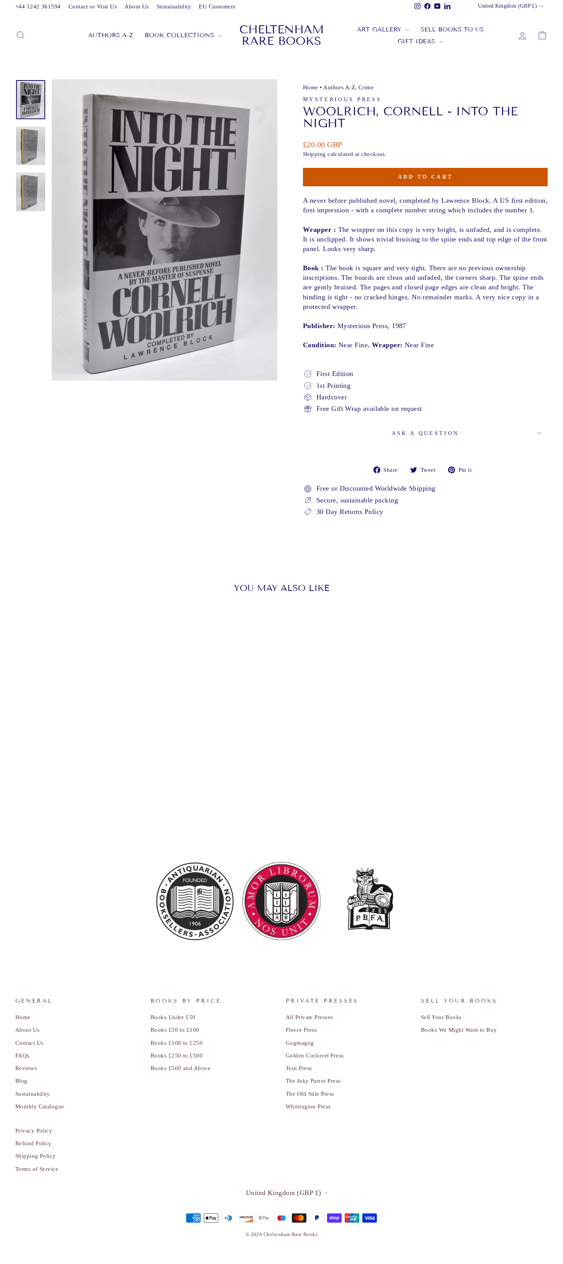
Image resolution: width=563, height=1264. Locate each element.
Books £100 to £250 (177, 1042)
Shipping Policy (35, 1155)
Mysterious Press (342, 99)
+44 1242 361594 (38, 6)
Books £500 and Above (181, 1068)
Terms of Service (36, 1169)
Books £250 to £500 (177, 1055)
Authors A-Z (339, 87)
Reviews (26, 1068)
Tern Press (299, 1068)
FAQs (22, 1055)
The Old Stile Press (310, 1093)
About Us (136, 6)
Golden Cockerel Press (315, 1055)
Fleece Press (301, 1029)
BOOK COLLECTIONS (180, 35)
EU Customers (217, 6)
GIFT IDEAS (417, 41)
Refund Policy (33, 1143)
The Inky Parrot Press (313, 1080)
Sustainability (174, 6)
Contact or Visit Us (93, 6)
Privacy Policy (33, 1130)
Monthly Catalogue (39, 1106)
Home (310, 87)
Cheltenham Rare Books (281, 35)
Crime (366, 87)
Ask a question (425, 433)
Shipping (314, 154)
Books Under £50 (173, 1017)
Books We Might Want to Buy (459, 1029)
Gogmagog (300, 1042)
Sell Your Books (441, 1017)
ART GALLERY (380, 29)
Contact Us (29, 1042)
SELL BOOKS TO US (452, 29)
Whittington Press (308, 1106)
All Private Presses (309, 1017)
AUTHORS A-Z (110, 35)
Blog (21, 1080)
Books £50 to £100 (175, 1029)
